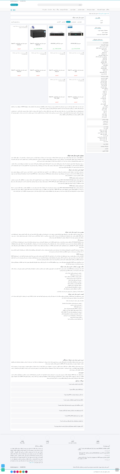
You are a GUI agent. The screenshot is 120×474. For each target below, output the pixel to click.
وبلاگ (58, 9)
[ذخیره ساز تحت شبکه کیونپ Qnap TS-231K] (76, 60)
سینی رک (104, 101)
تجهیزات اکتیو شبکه (101, 9)
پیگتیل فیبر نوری (104, 83)
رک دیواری (105, 92)
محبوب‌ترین (79, 21)
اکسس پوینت (105, 122)
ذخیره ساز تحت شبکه (104, 46)
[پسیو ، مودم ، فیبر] (3, 470)
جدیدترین (68, 21)
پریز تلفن (105, 112)
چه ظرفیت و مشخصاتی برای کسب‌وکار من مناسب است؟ (71, 421)
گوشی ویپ (106, 128)
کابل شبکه (106, 105)
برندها (54, 9)
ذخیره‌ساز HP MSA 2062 (76, 43)
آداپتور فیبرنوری (104, 79)
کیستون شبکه (104, 116)
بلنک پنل (104, 95)
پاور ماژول (104, 96)
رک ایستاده (105, 91)
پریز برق (105, 111)
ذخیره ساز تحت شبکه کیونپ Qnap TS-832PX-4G (38, 44)
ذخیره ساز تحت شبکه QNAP (101, 48)
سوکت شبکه (104, 114)
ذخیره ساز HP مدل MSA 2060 (57, 43)
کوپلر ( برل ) (104, 115)
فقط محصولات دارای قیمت (102, 34)
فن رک (104, 102)
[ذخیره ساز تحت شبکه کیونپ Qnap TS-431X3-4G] (76, 87)
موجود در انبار (105, 32)
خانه (108, 13)
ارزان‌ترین (63, 21)
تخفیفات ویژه (105, 144)
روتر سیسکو (104, 52)
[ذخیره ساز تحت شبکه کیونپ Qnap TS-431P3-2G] (19, 60)
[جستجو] (38, 5)
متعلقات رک (104, 94)
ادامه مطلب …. (31, 462)
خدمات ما (50, 9)
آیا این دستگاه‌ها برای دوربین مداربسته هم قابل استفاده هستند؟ (70, 405)
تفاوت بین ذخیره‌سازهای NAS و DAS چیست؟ (74, 415)
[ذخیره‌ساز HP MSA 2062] (76, 34)
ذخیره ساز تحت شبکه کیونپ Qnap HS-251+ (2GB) (57, 97)
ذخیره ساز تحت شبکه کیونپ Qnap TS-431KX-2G (38, 71)
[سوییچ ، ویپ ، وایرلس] (3, 466)
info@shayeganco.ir (14, 1)
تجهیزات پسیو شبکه (91, 9)
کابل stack (105, 58)
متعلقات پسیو (105, 106)
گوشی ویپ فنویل (103, 131)
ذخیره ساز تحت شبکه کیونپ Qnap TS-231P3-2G (19, 44)
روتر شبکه (106, 50)
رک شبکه (106, 89)
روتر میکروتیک (104, 53)
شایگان (107, 9)
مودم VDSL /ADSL (103, 72)
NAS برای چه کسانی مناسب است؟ (76, 384)
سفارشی (106, 148)
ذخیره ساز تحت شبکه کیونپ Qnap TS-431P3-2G (19, 71)
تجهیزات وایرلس (81, 9)
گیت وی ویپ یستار (103, 139)
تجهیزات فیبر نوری (104, 78)
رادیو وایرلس (105, 124)
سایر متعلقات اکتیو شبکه (103, 55)
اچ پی (101, 20)
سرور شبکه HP (105, 63)
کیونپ (101, 22)
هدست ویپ (105, 141)
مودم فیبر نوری (104, 73)
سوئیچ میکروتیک (104, 68)
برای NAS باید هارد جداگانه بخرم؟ (76, 389)
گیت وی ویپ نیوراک (103, 138)
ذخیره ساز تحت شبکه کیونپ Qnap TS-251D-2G (57, 71)
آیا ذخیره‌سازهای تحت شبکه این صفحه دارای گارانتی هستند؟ (71, 410)
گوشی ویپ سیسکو (103, 129)
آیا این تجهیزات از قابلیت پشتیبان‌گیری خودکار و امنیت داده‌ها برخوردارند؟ (68, 426)
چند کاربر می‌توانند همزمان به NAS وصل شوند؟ (73, 394)
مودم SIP (105, 71)
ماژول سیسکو (104, 60)
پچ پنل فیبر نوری (104, 81)
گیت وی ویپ (105, 135)
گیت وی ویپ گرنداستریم (102, 137)
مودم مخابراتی (105, 69)
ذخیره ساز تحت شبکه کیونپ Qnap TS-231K (76, 71)
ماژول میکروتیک (104, 62)
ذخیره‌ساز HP (104, 49)
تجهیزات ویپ (72, 9)
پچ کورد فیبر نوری (103, 82)
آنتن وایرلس (105, 121)
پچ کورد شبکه (104, 109)
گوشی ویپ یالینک (103, 134)
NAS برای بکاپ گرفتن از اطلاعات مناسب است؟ (73, 399)
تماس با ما (45, 9)
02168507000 (23, 1)
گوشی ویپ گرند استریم (102, 132)
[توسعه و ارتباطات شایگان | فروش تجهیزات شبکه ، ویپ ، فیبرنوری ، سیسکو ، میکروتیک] (103, 4)
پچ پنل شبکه (104, 108)
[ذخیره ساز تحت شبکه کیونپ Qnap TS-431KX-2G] (38, 60)
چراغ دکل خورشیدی (64, 9)
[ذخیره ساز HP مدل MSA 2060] (57, 34)
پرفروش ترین (105, 42)
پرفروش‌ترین (73, 21)
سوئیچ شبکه (105, 65)
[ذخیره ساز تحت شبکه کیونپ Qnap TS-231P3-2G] (19, 34)
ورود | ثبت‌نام (13, 4)
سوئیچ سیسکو (104, 66)
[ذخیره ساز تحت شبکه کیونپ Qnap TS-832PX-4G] (38, 34)
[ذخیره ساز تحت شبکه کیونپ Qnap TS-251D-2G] (57, 60)
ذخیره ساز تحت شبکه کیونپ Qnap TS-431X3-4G (76, 97)
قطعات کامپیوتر (105, 150)
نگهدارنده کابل (103, 104)
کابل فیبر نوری (104, 85)
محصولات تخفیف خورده (103, 30)
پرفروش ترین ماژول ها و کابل (101, 56)
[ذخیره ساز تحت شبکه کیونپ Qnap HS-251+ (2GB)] (57, 87)
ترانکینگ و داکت (105, 88)
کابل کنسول (104, 59)
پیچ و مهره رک (103, 98)
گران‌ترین (58, 21)
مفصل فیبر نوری (104, 86)
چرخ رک (104, 99)
